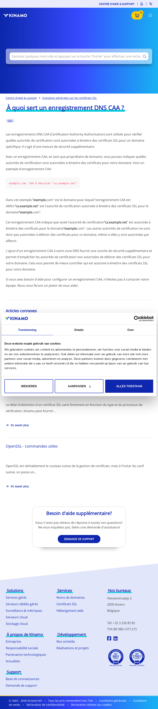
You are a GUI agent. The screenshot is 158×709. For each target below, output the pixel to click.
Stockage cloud (17, 624)
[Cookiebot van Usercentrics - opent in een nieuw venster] (137, 318)
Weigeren (29, 386)
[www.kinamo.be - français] (17, 15)
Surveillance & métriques (24, 610)
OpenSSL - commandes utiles (32, 446)
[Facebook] (109, 639)
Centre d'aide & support (116, 4)
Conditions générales (113, 700)
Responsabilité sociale (22, 648)
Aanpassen (77, 386)
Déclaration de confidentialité (45, 704)
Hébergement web (69, 610)
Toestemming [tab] (27, 329)
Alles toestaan (129, 386)
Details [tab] (79, 329)
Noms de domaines (70, 597)
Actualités (13, 661)
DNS (10, 120)
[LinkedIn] (115, 639)
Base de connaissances (22, 679)
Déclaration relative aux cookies (91, 704)
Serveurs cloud (17, 617)
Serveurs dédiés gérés (22, 604)
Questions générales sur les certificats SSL (69, 98)
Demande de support (79, 539)
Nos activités (65, 641)
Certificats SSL (66, 604)
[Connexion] (141, 4)
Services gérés (16, 597)
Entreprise (13, 641)
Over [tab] (130, 329)
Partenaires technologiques (26, 654)
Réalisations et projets (72, 648)
